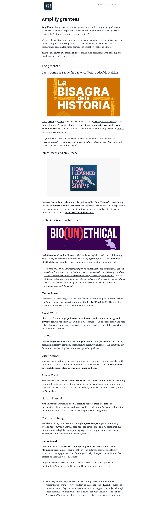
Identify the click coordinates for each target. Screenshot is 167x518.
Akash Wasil (49, 313)
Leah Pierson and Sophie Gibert (61, 220)
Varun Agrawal (51, 355)
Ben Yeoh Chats (114, 341)
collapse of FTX (98, 485)
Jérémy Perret (50, 293)
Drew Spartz (58, 53)
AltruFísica (47, 450)
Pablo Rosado (50, 441)
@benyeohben (59, 341)
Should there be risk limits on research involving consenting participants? (79, 275)
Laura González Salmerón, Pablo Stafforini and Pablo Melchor (80, 72)
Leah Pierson (48, 255)
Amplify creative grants (53, 27)
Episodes (112, 4)
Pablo (51, 121)
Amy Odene (64, 202)
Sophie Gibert (66, 255)
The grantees (51, 66)
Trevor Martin (51, 375)
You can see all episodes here (79, 212)
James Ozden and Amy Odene (60, 153)
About (101, 4)
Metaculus (50, 391)
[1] (73, 56)
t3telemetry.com (50, 427)
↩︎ (120, 495)
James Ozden (48, 202)
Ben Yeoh (47, 336)
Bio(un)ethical (90, 258)
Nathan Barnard (52, 398)
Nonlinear (75, 53)
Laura (44, 121)
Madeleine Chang (53, 418)
